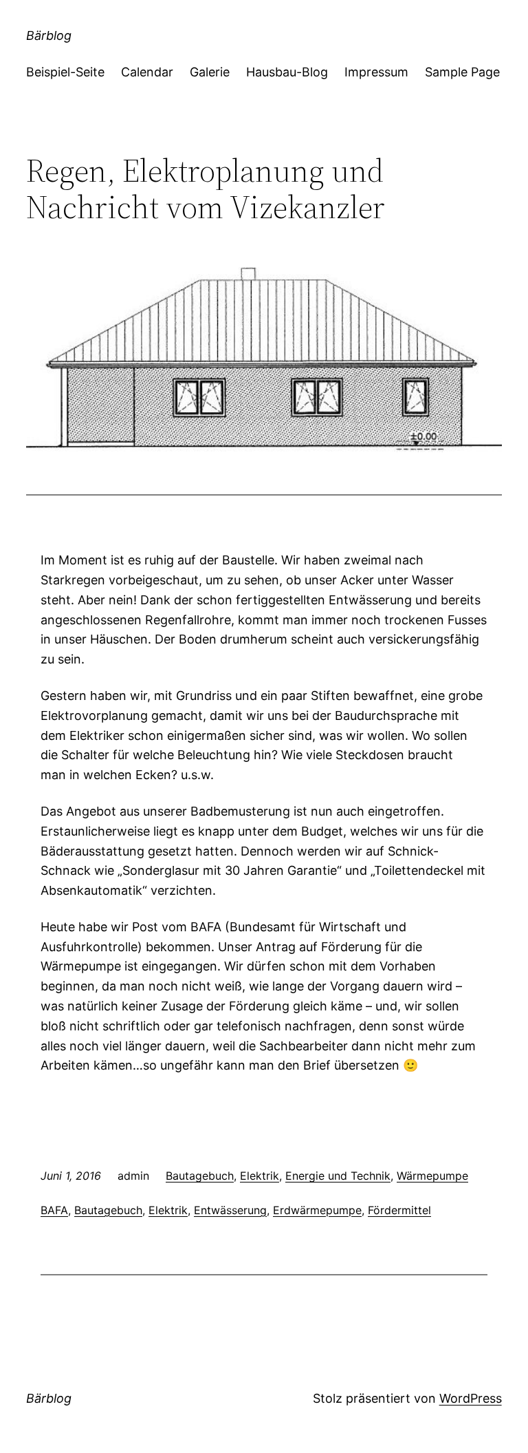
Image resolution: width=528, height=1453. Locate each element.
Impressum (376, 72)
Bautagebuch (200, 1175)
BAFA (54, 1210)
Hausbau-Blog (287, 72)
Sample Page (462, 72)
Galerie (210, 72)
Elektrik (259, 1175)
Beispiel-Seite (65, 72)
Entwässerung (230, 1210)
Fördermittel (399, 1210)
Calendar (147, 72)
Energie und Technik (337, 1175)
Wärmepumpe (432, 1175)
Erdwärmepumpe (317, 1210)
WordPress (470, 1398)
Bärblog (49, 35)
